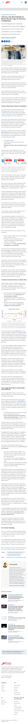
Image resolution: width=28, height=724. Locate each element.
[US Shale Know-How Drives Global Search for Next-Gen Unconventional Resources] (4, 637)
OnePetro (16, 689)
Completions (16, 701)
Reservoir (16, 714)
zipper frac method (11, 137)
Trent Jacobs (13, 564)
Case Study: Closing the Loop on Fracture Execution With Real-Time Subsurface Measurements (16, 597)
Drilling (15, 705)
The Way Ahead (17, 692)
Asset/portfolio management (14, 635)
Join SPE (2, 685)
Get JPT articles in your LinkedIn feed (11, 651)
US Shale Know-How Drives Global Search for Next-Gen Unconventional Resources (16, 638)
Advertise (3, 703)
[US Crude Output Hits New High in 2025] (4, 618)
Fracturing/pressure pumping (14, 554)
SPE (15, 682)
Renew (2, 689)
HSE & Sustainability (17, 707)
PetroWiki (16, 690)
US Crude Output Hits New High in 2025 (16, 618)
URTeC (25, 557)
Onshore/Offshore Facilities (19, 710)
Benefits (2, 687)
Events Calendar (17, 685)
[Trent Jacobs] (5, 565)
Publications (16, 687)
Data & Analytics (11, 624)
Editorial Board (4, 702)
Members (3, 682)
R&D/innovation (11, 604)
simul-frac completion (5, 114)
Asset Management (17, 708)
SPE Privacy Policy (17, 694)
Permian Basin (8, 557)
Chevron (13, 557)
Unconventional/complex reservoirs (8, 14)
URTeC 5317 (18, 331)
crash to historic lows (15, 111)
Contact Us (3, 690)
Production (10, 616)
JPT (2, 697)
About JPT (3, 700)
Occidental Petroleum (19, 557)
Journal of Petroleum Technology (7, 38)
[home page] (8, 2)
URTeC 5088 (20, 401)
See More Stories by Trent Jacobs (16, 585)
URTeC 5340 (4, 132)
